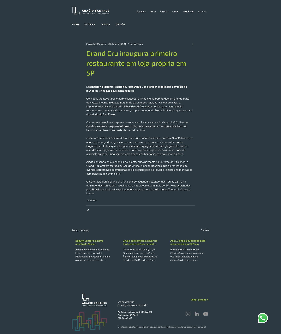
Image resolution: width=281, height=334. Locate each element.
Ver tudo (205, 230)
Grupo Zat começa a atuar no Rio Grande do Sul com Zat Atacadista (140, 242)
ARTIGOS (105, 24)
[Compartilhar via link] (87, 210)
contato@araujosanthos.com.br (132, 305)
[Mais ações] (193, 44)
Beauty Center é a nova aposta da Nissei (89, 242)
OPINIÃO (120, 24)
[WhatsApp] (262, 318)
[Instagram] (188, 314)
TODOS (75, 24)
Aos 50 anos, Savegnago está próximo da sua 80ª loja (187, 242)
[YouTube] (206, 314)
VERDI (203, 327)
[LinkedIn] (197, 314)
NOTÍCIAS (90, 24)
